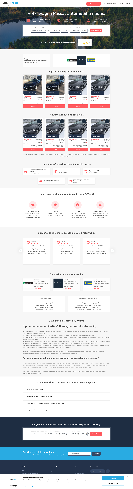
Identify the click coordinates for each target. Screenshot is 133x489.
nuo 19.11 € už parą (44, 304)
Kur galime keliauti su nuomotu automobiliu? (40, 396)
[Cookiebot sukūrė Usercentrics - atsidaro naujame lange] (13, 486)
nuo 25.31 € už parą (89, 302)
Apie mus (53, 471)
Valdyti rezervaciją (94, 4)
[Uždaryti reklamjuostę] (127, 476)
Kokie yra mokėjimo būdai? (35, 390)
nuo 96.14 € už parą (44, 309)
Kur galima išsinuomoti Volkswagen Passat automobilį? (43, 410)
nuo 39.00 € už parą (89, 305)
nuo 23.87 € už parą (44, 305)
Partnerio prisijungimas (111, 4)
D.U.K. (52, 473)
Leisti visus (113, 478)
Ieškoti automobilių (96, 30)
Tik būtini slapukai (113, 483)
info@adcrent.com (79, 473)
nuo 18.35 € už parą (44, 302)
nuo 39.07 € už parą (89, 307)
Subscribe (96, 453)
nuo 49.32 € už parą (44, 307)
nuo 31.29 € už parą (89, 304)
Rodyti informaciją (28, 486)
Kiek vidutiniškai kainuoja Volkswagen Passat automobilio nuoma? (46, 403)
